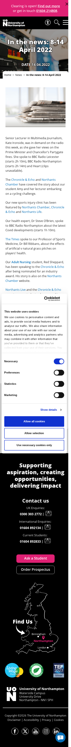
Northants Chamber (36, 207)
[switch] (59, 372)
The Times (12, 239)
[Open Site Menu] (65, 22)
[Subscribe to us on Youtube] (35, 731)
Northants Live (15, 290)
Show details (48, 409)
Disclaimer (14, 720)
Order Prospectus (35, 569)
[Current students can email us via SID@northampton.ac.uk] (47, 540)
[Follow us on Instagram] (46, 731)
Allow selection (34, 433)
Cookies (59, 720)
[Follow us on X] (25, 731)
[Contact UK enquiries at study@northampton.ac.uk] (48, 513)
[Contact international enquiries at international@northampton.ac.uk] (47, 527)
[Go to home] (14, 23)
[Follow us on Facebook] (15, 731)
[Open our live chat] (60, 737)
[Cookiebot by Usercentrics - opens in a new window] (48, 298)
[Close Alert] (67, 4)
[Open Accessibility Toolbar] (47, 22)
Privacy (46, 720)
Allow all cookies (34, 421)
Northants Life (32, 212)
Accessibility (31, 720)
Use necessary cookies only (34, 445)
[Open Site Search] (56, 22)
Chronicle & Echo (23, 180)
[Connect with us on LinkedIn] (56, 731)
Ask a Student (35, 558)
